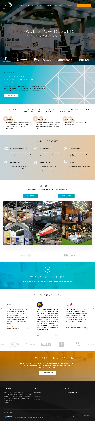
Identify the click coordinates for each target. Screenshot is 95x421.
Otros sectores (21, 243)
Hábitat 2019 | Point (12, 218)
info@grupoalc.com (72, 392)
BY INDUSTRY (30, 195)
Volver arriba (86, 415)
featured (8, 220)
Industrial (43, 220)
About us (6, 402)
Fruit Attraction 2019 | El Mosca (45, 241)
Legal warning (37, 392)
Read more (11, 95)
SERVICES (39, 5)
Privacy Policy (37, 399)
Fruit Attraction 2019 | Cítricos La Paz (76, 241)
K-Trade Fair (14, 243)
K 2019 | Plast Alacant (12, 241)
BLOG (55, 5)
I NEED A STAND (84, 5)
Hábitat (13, 220)
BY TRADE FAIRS (66, 195)
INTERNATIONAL (48, 5)
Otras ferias (24, 220)
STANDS (28, 5)
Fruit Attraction (52, 243)
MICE (33, 5)
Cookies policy (37, 396)
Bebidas (75, 218)
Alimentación (68, 218)
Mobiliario (18, 220)
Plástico (27, 243)
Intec (47, 220)
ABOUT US (21, 5)
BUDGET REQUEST (47, 372)
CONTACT (61, 5)
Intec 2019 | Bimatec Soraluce (45, 218)
